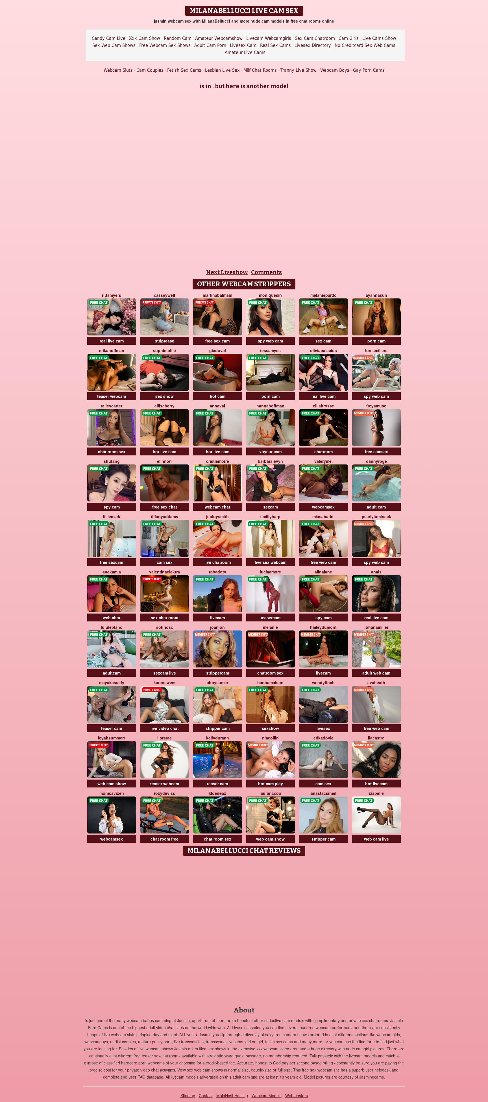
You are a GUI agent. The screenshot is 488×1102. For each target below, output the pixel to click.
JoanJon (217, 627)
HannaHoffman (270, 406)
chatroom (323, 451)
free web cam (323, 562)
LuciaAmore (270, 572)
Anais (376, 572)
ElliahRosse (323, 406)
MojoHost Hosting (232, 1095)
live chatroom (217, 562)
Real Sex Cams (275, 45)
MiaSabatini (323, 516)
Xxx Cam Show (144, 38)
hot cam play (270, 783)
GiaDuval (217, 350)
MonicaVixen (111, 793)
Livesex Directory (313, 45)
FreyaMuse (376, 406)
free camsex (376, 451)
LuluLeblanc (111, 627)
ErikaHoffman (111, 350)
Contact (206, 1095)
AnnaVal (217, 406)
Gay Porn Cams (369, 70)
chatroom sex (270, 673)
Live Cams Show (379, 38)
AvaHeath (376, 682)
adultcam (112, 673)
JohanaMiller (376, 627)
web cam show (111, 783)
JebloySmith (217, 516)
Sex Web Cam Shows (114, 45)
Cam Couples (150, 70)
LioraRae (164, 738)
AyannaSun (376, 295)
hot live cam (164, 451)
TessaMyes (270, 350)
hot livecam (376, 783)
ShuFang (112, 461)
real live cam (112, 341)
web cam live (376, 839)
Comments (266, 272)
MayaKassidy (111, 682)
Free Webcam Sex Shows (165, 45)
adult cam (376, 507)
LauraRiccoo (270, 793)
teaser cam (111, 728)
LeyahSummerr (111, 738)
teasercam (270, 617)
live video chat (165, 728)
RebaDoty (217, 572)
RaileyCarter (111, 406)
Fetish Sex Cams (184, 70)
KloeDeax (217, 793)
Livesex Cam (243, 45)
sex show (164, 396)
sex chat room (164, 617)
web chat (111, 617)
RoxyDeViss (164, 793)
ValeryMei (323, 461)
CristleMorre (217, 461)
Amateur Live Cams (245, 52)
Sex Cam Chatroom (315, 38)
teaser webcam (111, 396)
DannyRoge (376, 461)
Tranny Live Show (298, 70)
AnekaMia (112, 572)
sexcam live (164, 673)
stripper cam (218, 728)
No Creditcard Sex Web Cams (365, 45)
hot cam (217, 396)
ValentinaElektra (164, 572)
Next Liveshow (227, 272)
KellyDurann (217, 738)
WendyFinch (323, 682)
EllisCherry (164, 406)
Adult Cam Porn (210, 45)
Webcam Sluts (118, 70)
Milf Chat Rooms (260, 70)
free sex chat (164, 507)
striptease (164, 341)
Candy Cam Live (108, 38)
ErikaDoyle (323, 738)
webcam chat (217, 507)
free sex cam (217, 341)
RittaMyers (111, 295)
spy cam (112, 507)
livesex (323, 728)
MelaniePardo (323, 295)
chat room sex (111, 451)
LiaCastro (376, 738)
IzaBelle (376, 793)
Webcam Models (267, 1095)
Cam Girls (349, 38)
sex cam (323, 341)
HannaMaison (270, 682)
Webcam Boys (334, 70)
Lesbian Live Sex (222, 70)
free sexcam (111, 562)
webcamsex (323, 507)
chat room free (164, 839)
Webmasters (296, 1095)
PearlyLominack (376, 516)
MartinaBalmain (217, 295)
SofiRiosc (164, 627)
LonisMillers (376, 350)
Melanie (270, 627)
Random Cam (177, 38)
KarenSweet (165, 682)
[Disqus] (244, 929)
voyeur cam (270, 451)
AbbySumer (217, 682)
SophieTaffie (164, 350)
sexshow (270, 728)
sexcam (270, 507)
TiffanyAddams (164, 516)
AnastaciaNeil (323, 793)
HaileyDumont (323, 627)
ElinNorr (164, 461)
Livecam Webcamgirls (268, 38)
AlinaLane (323, 572)
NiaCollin (270, 738)
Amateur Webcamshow (219, 38)
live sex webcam (270, 562)
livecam (217, 617)
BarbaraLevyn (270, 461)
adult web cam (376, 673)
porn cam (376, 341)
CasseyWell (164, 295)
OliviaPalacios (323, 350)
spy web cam (270, 341)
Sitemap (187, 1095)
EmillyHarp (270, 516)
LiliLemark (111, 516)
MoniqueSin (270, 295)
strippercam (217, 673)
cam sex (165, 562)
